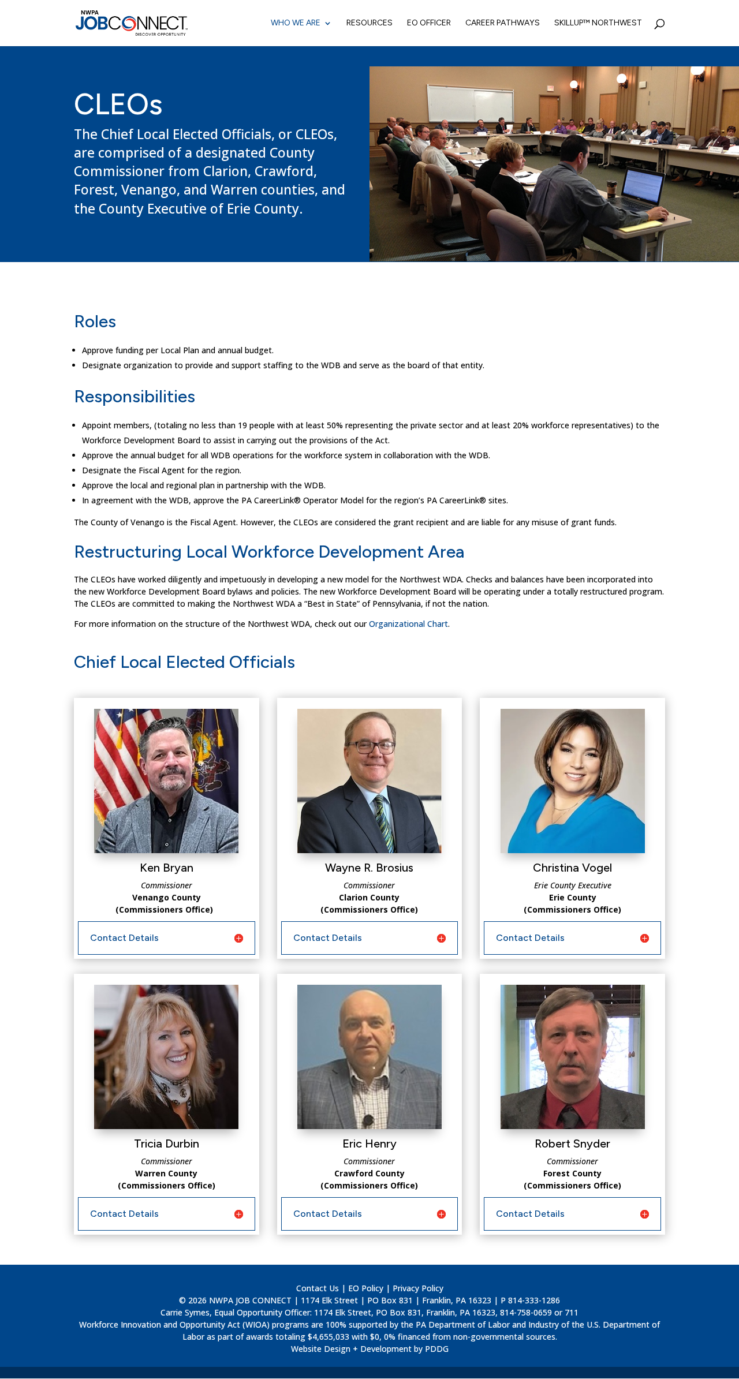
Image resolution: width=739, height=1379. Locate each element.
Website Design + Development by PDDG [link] (370, 1348)
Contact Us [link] (317, 1288)
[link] (132, 23)
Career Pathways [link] (502, 23)
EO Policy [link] (365, 1288)
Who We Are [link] (295, 23)
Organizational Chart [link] (408, 623)
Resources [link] (369, 23)
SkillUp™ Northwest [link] (598, 23)
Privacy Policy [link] (418, 1288)
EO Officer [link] (429, 23)
